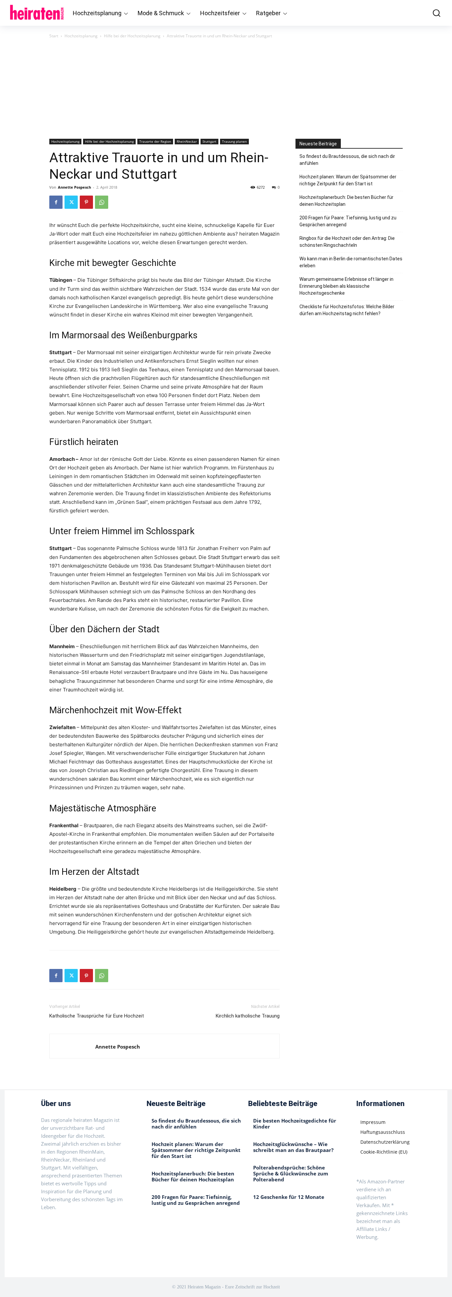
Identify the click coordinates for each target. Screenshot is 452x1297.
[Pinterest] (86, 202)
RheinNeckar (187, 141)
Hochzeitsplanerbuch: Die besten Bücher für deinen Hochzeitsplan (346, 201)
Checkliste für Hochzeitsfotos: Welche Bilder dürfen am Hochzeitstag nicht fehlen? (346, 310)
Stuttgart (209, 141)
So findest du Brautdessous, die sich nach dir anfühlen (347, 160)
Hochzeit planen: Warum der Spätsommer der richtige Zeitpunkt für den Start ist (347, 180)
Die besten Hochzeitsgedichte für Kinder (294, 1123)
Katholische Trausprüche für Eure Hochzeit (96, 1016)
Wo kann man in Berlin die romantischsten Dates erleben (350, 262)
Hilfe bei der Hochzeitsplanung (132, 36)
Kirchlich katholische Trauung (248, 1016)
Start (53, 36)
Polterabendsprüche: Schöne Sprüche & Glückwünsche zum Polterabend (290, 1173)
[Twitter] (71, 202)
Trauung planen (234, 141)
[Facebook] (56, 202)
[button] (432, 13)
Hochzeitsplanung (81, 36)
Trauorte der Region (155, 141)
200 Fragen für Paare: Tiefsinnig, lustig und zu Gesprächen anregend (347, 221)
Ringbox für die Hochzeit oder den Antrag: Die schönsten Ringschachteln (347, 242)
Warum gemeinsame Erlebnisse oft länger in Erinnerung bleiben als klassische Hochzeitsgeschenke (346, 286)
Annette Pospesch (74, 187)
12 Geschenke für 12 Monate (288, 1197)
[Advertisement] (226, 89)
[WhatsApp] (101, 202)
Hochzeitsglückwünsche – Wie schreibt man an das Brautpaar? (293, 1147)
